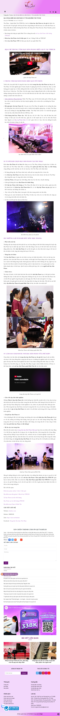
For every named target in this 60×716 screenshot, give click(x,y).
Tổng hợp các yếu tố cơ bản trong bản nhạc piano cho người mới (19, 594)
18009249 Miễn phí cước (10, 574)
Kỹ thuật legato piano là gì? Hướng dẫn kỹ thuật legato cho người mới (20, 601)
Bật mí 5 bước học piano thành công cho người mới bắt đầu (17, 588)
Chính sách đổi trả (8, 700)
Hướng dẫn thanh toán (36, 686)
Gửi (6, 563)
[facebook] (40, 673)
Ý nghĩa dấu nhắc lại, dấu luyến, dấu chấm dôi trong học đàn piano (19, 596)
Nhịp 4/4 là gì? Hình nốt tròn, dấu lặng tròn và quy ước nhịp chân (18, 591)
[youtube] (49, 673)
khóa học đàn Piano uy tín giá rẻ (32, 534)
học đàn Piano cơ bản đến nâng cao (29, 532)
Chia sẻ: (6, 539)
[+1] (21, 540)
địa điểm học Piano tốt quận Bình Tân (33, 536)
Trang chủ (6, 684)
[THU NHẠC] (30, 5)
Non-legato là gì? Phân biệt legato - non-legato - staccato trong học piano (21, 599)
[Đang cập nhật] (30, 620)
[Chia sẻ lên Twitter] (12, 540)
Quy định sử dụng (8, 701)
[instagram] (46, 673)
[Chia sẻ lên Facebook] (9, 540)
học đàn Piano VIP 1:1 (43, 532)
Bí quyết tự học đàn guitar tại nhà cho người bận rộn (16, 578)
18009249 (38, 705)
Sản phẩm (6, 688)
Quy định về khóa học (9, 703)
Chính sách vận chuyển (9, 698)
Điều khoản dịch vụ (35, 690)
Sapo (41, 714)
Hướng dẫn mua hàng (36, 684)
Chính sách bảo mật (8, 696)
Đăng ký (24, 673)
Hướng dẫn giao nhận (36, 688)
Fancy (18, 539)
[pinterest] (43, 673)
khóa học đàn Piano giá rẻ (18, 534)
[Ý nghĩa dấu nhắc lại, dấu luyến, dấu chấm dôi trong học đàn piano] (37, 650)
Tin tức (5, 570)
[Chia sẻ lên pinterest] (15, 540)
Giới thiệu (6, 686)
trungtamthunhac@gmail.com (41, 707)
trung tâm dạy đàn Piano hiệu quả (16, 536)
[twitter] (37, 673)
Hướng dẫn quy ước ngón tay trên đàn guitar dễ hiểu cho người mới (19, 586)
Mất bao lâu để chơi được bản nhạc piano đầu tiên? (15, 581)
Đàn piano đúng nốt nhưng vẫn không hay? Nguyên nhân (17, 583)
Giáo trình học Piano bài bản (14, 532)
